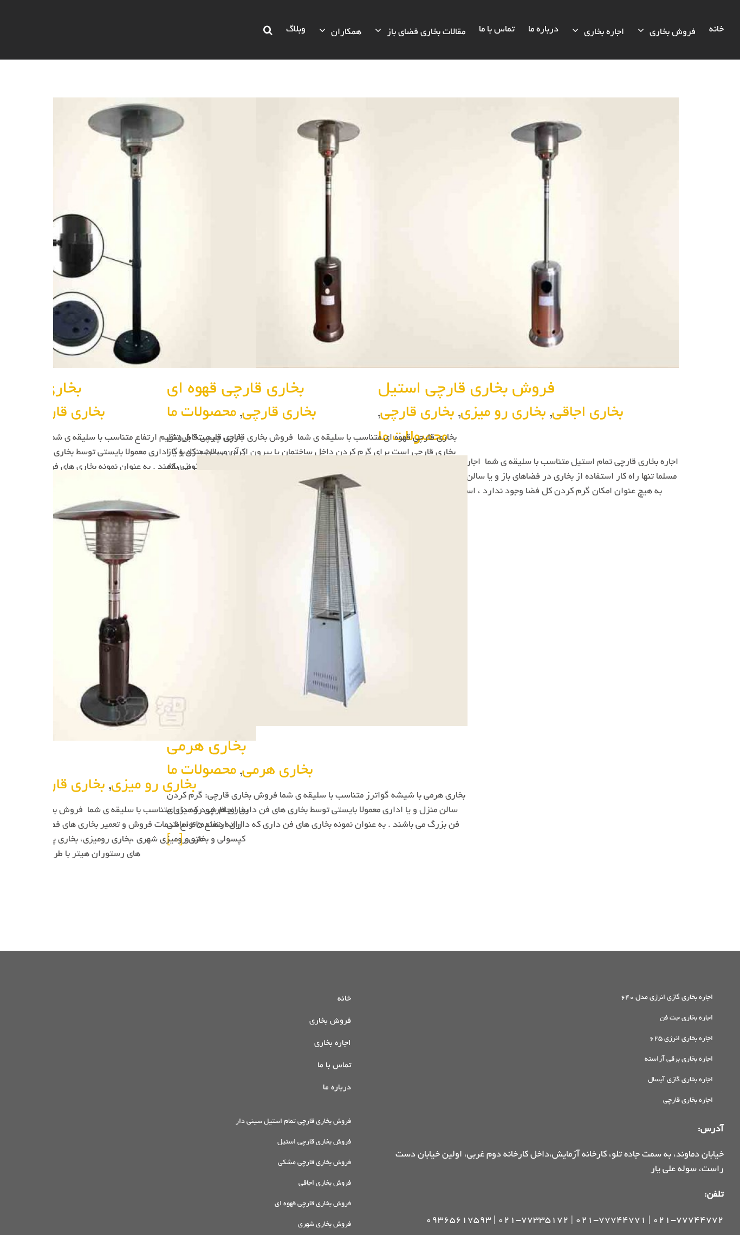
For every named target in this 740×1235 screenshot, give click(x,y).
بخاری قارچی (279, 413)
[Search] (267, 30)
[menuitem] (716, 30)
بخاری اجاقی (588, 413)
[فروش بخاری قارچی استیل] (528, 233)
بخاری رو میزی (503, 413)
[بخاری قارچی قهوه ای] (317, 233)
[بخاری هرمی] (317, 591)
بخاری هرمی (277, 771)
